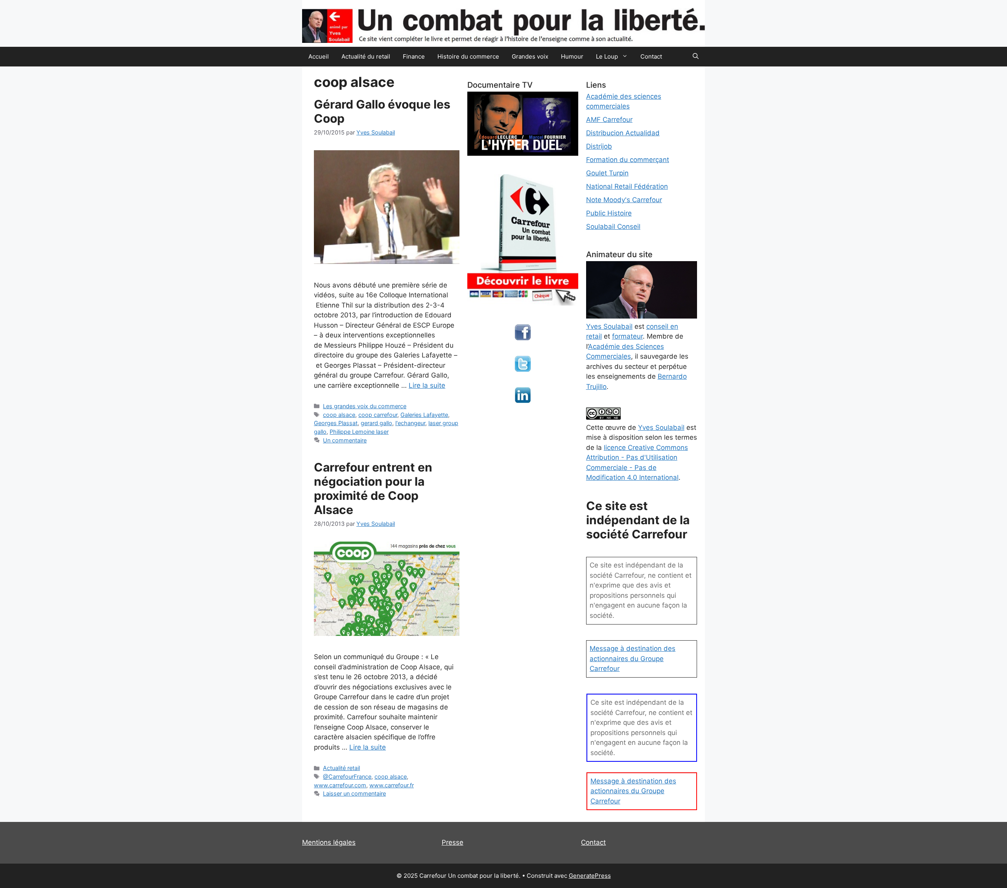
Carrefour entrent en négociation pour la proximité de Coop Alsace (373, 488)
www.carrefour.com (340, 785)
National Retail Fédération (627, 186)
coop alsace (339, 414)
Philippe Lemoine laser (359, 431)
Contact (651, 56)
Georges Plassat (336, 423)
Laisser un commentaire (354, 793)
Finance (414, 56)
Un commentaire (345, 440)
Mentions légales (329, 842)
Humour (572, 56)
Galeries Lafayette (424, 414)
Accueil (318, 56)
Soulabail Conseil (613, 226)
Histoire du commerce (468, 56)
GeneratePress (590, 875)
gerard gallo (376, 423)
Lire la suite (427, 385)
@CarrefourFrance (347, 776)
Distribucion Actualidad (623, 133)
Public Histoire (609, 213)
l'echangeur (410, 423)
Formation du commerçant (627, 160)
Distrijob (599, 146)
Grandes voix (530, 56)
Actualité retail (341, 768)
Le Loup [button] (607, 56)
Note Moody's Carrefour (624, 200)
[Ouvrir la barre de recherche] (695, 56)
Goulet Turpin (607, 173)
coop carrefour (377, 414)
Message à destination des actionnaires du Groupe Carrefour (632, 658)
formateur (627, 336)
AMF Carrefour (609, 119)
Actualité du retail (365, 56)
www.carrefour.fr (391, 785)
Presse (452, 842)
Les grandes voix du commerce (364, 406)
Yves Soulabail (661, 427)
